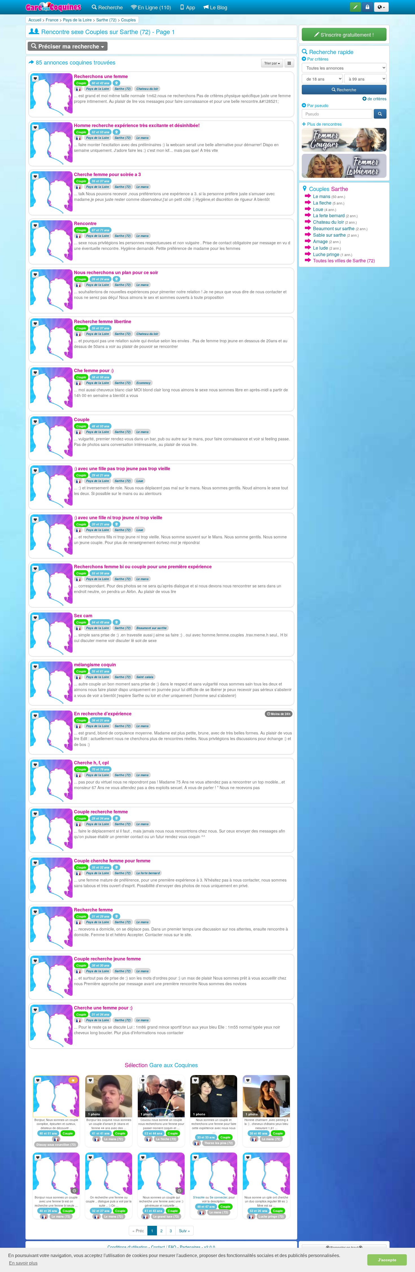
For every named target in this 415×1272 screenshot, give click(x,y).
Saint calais (144, 677)
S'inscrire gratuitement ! (346, 34)
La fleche (162, 1139)
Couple (81, 419)
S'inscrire (199, 1197)
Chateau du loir (147, 88)
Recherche (110, 7)
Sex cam (83, 615)
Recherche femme (93, 909)
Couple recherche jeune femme (107, 958)
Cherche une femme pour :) (103, 1007)
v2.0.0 (209, 1247)
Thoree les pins (215, 1143)
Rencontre (85, 223)
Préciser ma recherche (69, 46)
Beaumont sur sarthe (151, 628)
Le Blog (218, 7)
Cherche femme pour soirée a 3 (107, 174)
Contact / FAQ (163, 1247)
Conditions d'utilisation (127, 1247)
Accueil (35, 20)
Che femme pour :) (93, 370)
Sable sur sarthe (329, 235)
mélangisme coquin (95, 664)
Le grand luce (162, 1216)
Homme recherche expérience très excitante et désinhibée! (137, 125)
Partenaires (190, 1247)
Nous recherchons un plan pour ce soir (116, 272)
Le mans (142, 138)
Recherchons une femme (101, 76)
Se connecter (218, 1197)
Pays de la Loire (77, 20)
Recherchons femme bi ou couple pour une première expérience (143, 566)
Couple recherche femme (101, 811)
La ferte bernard (148, 873)
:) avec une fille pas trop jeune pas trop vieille (122, 468)
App (190, 7)
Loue (139, 481)
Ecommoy (143, 383)
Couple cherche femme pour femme (112, 860)
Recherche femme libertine (102, 321)
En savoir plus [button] (23, 1263)
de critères (376, 98)
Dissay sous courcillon (52, 1144)
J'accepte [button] (387, 1260)
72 (73, 1144)
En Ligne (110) (153, 7)
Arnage (320, 241)
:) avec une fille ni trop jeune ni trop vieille (118, 517)
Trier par (271, 63)
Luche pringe (268, 1216)
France (52, 20)
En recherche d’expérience (103, 713)
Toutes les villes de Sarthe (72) (344, 260)
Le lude (320, 248)
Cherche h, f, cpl (91, 762)
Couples (128, 20)
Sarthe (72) (106, 20)
